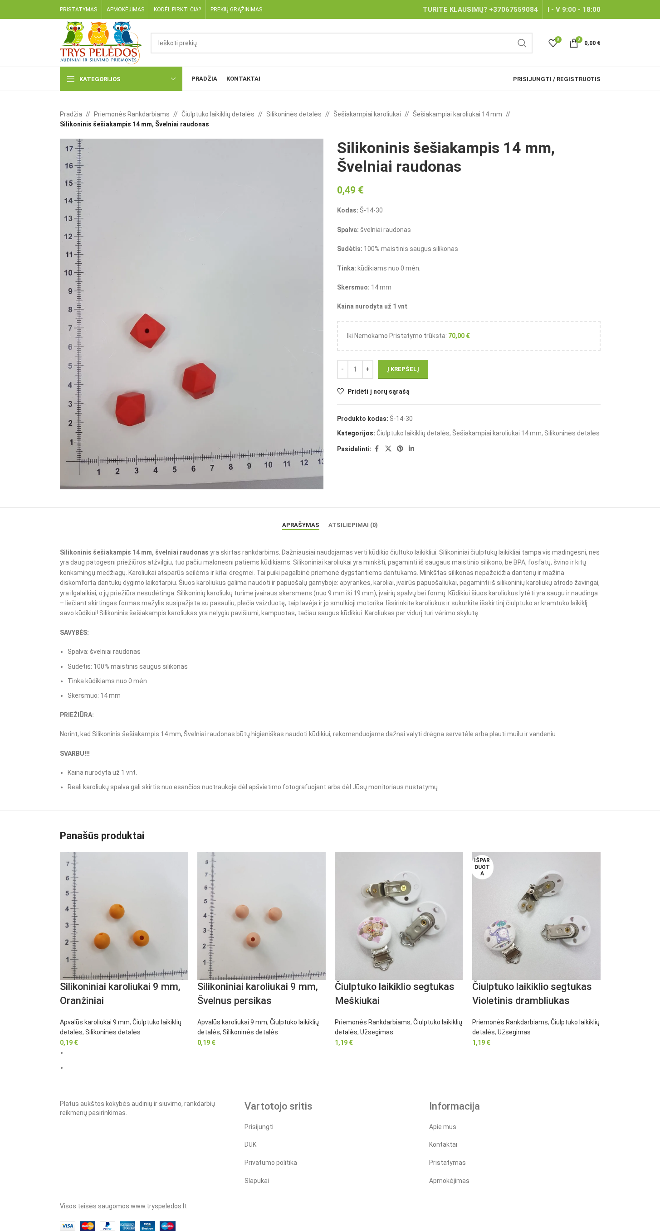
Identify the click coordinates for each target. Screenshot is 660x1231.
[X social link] (388, 449)
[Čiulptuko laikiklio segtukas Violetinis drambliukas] (536, 915)
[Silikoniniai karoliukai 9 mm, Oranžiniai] (124, 915)
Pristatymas (447, 1162)
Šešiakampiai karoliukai (367, 114)
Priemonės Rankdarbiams (132, 114)
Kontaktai (443, 1144)
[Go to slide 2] (334, 1067)
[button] (57, 314)
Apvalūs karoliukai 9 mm (95, 1022)
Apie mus (442, 1126)
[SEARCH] (522, 43)
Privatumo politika (270, 1162)
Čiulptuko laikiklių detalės (217, 114)
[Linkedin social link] (411, 449)
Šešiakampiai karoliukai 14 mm (457, 114)
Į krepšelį (403, 369)
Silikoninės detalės (294, 114)
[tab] (300, 520)
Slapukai (256, 1180)
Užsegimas (376, 1032)
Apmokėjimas (449, 1180)
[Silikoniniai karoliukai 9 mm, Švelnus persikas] (261, 915)
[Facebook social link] (377, 449)
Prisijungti (259, 1126)
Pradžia (71, 114)
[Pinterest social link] (400, 449)
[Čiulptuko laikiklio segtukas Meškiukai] (399, 915)
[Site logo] (101, 42)
